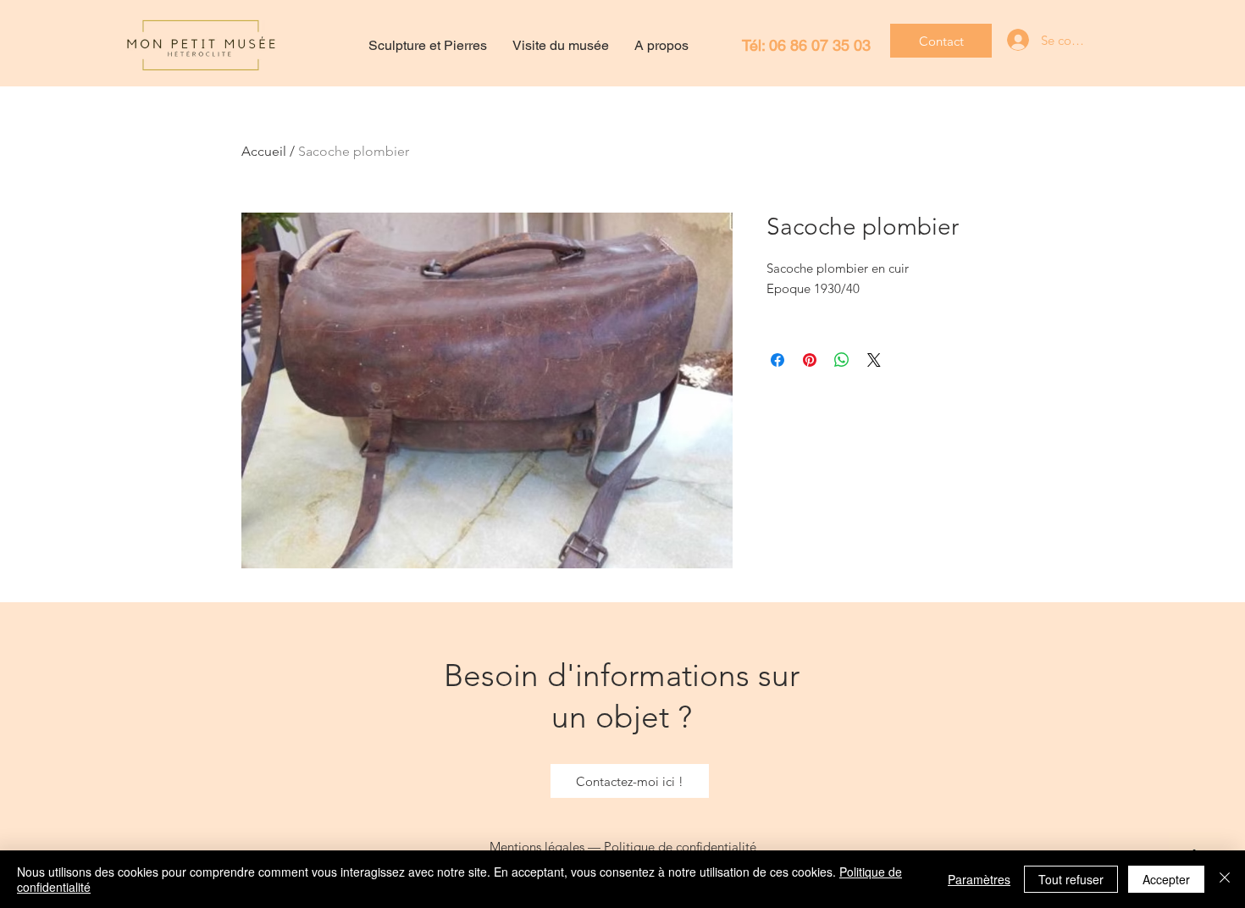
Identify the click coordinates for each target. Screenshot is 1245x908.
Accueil (263, 151)
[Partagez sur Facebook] (777, 360)
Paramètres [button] (979, 879)
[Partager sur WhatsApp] (842, 360)
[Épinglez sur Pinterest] (810, 360)
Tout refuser (1071, 879)
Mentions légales (537, 847)
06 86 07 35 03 (820, 45)
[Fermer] (1225, 879)
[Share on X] (874, 360)
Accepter (1166, 879)
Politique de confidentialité (680, 847)
